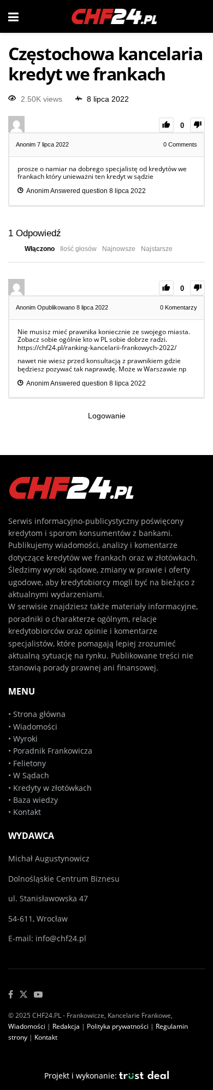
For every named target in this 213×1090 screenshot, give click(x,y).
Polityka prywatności (118, 1026)
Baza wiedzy (35, 800)
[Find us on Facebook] (10, 995)
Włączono (40, 249)
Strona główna (39, 714)
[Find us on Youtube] (38, 995)
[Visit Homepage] (114, 16)
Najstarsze (157, 249)
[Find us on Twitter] (23, 995)
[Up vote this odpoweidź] (166, 288)
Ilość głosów (78, 249)
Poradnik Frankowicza (52, 750)
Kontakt (27, 812)
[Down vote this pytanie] (197, 125)
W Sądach (31, 775)
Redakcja (66, 1026)
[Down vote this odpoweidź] (197, 288)
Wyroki (25, 738)
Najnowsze (118, 249)
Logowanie (107, 415)
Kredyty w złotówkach (52, 788)
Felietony (29, 763)
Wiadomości (34, 726)
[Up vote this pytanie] (166, 125)
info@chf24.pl (61, 938)
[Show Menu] (13, 16)
